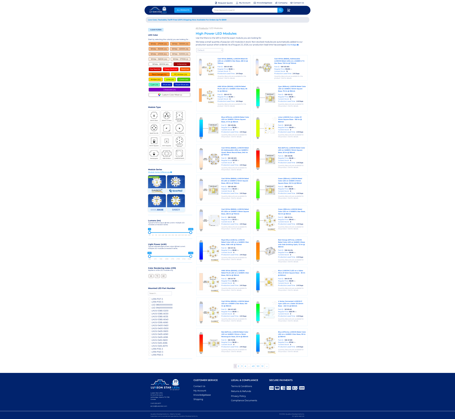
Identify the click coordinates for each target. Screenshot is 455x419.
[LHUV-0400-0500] (149, 328)
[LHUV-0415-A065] (149, 343)
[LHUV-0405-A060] (149, 334)
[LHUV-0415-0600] (149, 340)
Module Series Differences (159, 172)
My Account (199, 390)
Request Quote (225, 3)
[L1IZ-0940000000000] (149, 308)
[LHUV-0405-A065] (149, 337)
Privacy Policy (238, 396)
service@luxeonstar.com (158, 406)
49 (253, 366)
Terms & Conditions (241, 386)
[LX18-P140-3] (149, 352)
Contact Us (199, 386)
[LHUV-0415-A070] (149, 346)
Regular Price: (226, 69)
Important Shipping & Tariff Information (283, 20)
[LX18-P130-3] (149, 302)
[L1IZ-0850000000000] (149, 305)
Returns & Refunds (241, 391)
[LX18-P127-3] (149, 299)
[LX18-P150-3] (149, 354)
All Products (183, 10)
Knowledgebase (202, 395)
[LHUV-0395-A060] (149, 322)
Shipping (198, 399)
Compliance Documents (244, 400)
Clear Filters (156, 30)
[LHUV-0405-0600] (149, 331)
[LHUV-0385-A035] (149, 316)
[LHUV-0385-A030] (149, 313)
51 (262, 366)
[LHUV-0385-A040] (149, 319)
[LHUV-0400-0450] (149, 325)
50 (258, 366)
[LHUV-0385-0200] (149, 311)
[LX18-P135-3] (149, 349)
